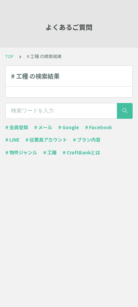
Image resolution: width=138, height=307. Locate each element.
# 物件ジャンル (21, 152)
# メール (43, 127)
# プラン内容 (86, 139)
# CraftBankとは (81, 152)
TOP (9, 56)
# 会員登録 (16, 127)
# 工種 (50, 152)
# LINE (12, 139)
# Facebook (98, 127)
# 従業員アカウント (46, 139)
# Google (68, 127)
